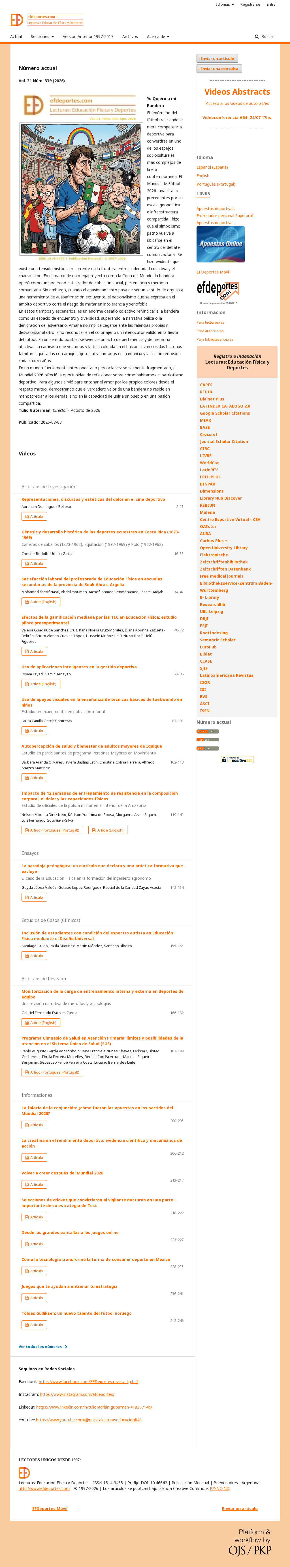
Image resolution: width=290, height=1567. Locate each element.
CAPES (206, 384)
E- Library (209, 597)
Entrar (272, 4)
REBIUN (207, 505)
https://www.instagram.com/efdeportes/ (77, 1394)
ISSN (205, 710)
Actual (16, 36)
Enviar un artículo (217, 58)
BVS (203, 696)
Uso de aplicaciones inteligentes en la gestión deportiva (79, 666)
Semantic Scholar (217, 640)
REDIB (206, 392)
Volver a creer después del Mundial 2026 (62, 1173)
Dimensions (212, 491)
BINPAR (207, 484)
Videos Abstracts (237, 91)
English (203, 175)
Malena (207, 512)
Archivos (130, 36)
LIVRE (206, 455)
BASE (205, 427)
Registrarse (250, 4)
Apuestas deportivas (215, 208)
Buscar (267, 36)
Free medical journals (222, 576)
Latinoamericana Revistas (226, 675)
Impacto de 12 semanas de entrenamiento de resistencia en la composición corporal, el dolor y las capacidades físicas (100, 799)
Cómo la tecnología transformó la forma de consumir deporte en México (96, 1259)
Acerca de (156, 36)
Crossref (209, 434)
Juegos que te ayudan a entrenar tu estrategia (70, 1286)
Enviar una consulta (219, 68)
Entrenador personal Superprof (225, 215)
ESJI (204, 625)
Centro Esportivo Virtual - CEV (230, 519)
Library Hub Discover (221, 498)
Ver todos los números (40, 1346)
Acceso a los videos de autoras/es (237, 103)
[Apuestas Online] (221, 261)
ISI (203, 689)
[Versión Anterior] (218, 304)
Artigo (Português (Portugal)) (54, 830)
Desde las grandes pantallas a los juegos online (70, 1232)
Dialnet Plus (212, 399)
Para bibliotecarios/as (215, 339)
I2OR (205, 682)
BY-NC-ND (219, 1488)
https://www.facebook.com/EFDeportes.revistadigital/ (88, 1381)
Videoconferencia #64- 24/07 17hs (236, 117)
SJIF (204, 668)
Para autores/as (210, 330)
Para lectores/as (210, 322)
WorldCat (209, 462)
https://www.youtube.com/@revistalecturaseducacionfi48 (89, 1419)
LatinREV (209, 469)
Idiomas (223, 4)
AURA (205, 533)
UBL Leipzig (211, 611)
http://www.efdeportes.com (44, 1488)
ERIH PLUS (210, 477)
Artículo (36, 516)
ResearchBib (212, 604)
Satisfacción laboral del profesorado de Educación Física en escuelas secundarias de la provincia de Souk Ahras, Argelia (92, 581)
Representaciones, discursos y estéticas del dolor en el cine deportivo (93, 499)
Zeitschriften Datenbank (225, 569)
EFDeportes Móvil (213, 272)
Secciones (40, 36)
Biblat (206, 654)
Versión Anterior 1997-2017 (88, 36)
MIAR (205, 420)
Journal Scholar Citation (224, 441)
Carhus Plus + (213, 540)
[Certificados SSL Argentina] (237, 762)
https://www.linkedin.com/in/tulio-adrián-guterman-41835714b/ (94, 1407)
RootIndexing (214, 632)
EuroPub (208, 647)
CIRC (205, 448)
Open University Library (224, 547)
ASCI (205, 703)
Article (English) (42, 601)
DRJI (204, 618)
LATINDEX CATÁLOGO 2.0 (225, 406)
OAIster (208, 526)
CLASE (206, 661)
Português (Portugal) (216, 184)
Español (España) (212, 167)
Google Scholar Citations (225, 413)
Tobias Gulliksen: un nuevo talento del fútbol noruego (77, 1313)
